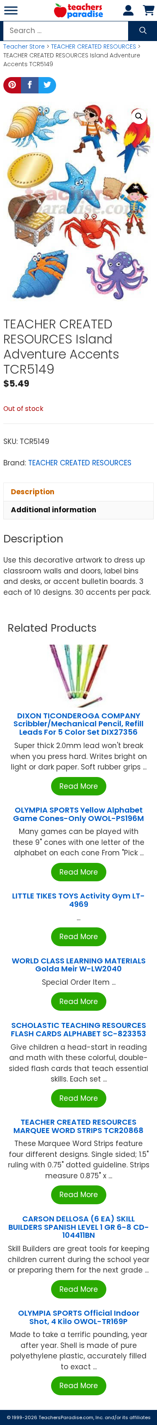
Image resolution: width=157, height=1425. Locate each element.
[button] (139, 116)
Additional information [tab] (53, 510)
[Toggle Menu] (11, 10)
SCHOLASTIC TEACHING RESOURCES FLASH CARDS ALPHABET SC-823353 (78, 1029)
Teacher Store (24, 46)
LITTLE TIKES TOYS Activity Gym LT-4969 (78, 900)
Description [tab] (32, 492)
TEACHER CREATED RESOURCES (93, 46)
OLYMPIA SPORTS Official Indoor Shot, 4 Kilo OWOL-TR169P (78, 1317)
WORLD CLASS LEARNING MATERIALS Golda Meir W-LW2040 (79, 964)
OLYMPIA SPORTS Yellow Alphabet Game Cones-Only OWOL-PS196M (78, 814)
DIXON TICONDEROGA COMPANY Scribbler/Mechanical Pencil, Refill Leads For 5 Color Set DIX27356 (78, 724)
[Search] (143, 31)
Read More (78, 786)
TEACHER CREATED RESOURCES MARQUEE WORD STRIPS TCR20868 (78, 1126)
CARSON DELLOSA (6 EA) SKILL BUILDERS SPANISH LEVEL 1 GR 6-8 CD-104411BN (78, 1227)
